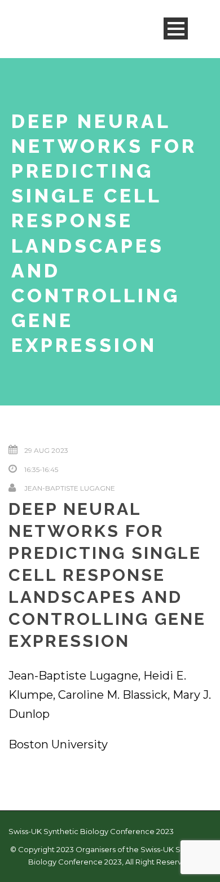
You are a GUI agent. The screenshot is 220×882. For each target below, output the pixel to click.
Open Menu (176, 28)
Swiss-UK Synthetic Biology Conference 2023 (91, 831)
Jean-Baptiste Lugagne (69, 488)
